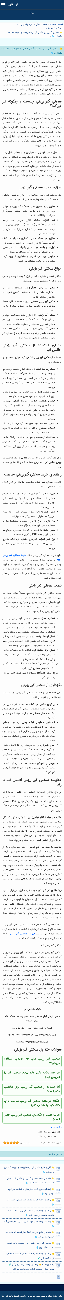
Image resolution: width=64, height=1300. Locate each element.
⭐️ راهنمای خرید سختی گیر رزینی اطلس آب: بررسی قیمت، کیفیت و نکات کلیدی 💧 (30, 1181)
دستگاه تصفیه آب (54, 28)
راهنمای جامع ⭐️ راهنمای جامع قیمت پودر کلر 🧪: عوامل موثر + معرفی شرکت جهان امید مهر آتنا (31, 1267)
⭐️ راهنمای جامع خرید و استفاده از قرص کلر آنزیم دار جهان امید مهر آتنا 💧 (30, 1234)
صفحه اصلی (41, 24)
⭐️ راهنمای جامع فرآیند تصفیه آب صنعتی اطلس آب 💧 (30, 1202)
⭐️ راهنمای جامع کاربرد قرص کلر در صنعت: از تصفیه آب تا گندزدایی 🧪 (30, 1256)
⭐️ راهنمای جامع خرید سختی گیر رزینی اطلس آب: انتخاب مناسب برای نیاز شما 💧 (31, 1213)
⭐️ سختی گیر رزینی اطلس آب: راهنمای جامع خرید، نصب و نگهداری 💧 (30, 1245)
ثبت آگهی (13, 4)
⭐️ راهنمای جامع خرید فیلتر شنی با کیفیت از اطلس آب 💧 (29, 1224)
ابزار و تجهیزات (25, 24)
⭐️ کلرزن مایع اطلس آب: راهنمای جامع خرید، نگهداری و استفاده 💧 (29, 1170)
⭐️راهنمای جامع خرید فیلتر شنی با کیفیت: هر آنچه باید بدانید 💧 (31, 1191)
